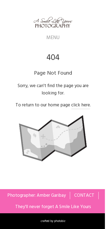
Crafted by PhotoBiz (53, 221)
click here (80, 105)
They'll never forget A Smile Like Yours (53, 207)
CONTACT (84, 195)
